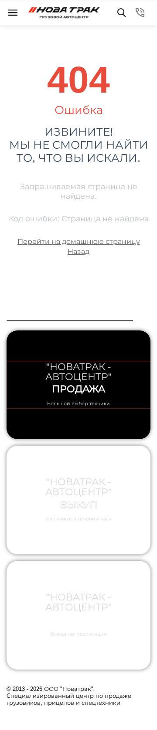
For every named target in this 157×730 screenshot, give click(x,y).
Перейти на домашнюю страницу (78, 241)
